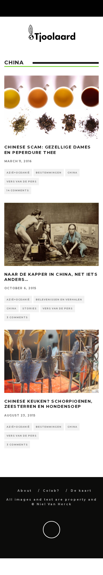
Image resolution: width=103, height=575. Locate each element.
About (24, 491)
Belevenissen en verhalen (59, 299)
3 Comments (17, 317)
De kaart (81, 491)
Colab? (51, 491)
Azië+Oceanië (18, 172)
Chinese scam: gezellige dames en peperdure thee (47, 149)
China (72, 172)
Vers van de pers (22, 181)
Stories (29, 308)
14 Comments (18, 190)
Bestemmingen (49, 172)
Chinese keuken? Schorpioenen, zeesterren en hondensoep (48, 404)
